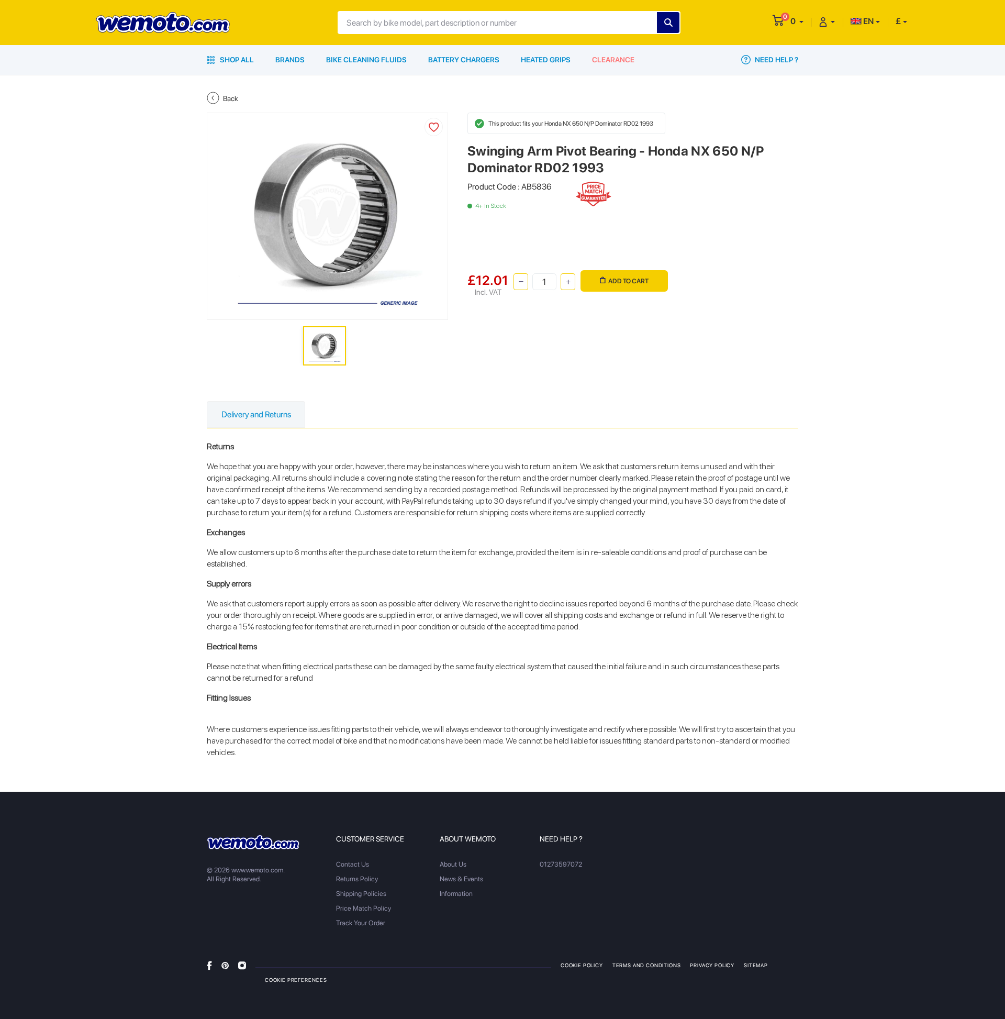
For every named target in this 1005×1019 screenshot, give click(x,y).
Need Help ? (775, 60)
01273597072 (561, 864)
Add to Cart (628, 281)
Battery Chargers (463, 60)
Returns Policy (357, 879)
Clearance (613, 60)
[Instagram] (242, 965)
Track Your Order (360, 923)
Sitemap (756, 965)
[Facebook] (209, 965)
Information (456, 894)
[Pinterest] (225, 965)
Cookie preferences (296, 980)
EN (868, 21)
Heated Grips (546, 60)
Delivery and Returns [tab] (256, 414)
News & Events (461, 879)
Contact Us (352, 864)
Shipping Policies (361, 894)
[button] (796, 21)
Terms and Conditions (646, 965)
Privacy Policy (712, 965)
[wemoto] (253, 842)
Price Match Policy (363, 908)
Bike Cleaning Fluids (366, 60)
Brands (290, 60)
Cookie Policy (582, 965)
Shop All (236, 60)
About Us (453, 864)
